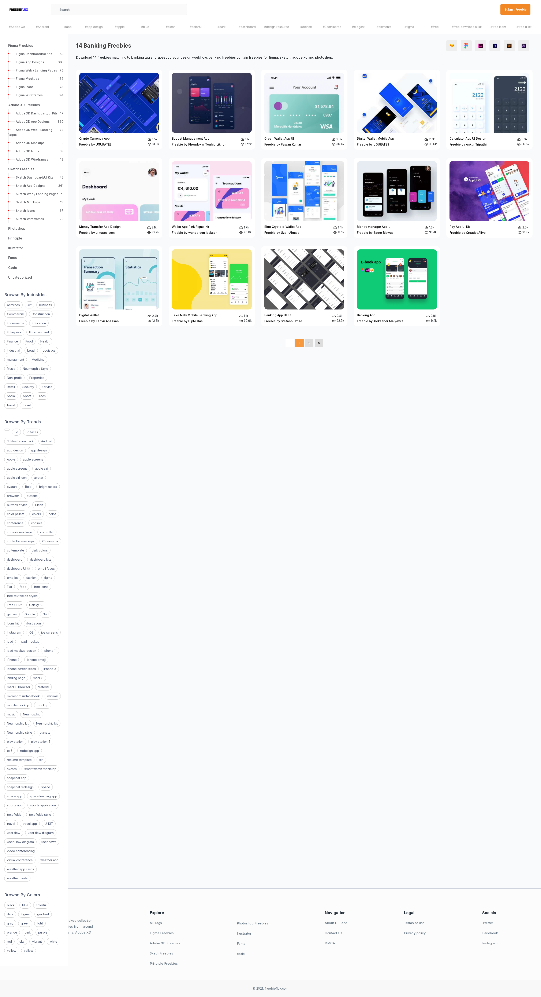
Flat (9, 587)
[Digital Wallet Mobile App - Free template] (397, 110)
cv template (15, 550)
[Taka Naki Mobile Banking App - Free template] (212, 286)
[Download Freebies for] (7, 430)
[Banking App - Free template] (397, 286)
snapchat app (16, 778)
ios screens (49, 632)
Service (47, 387)
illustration (33, 623)
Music (11, 368)
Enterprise (14, 332)
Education (39, 323)
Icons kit (13, 623)
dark (10, 914)
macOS (38, 678)
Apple (11, 459)
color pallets (16, 514)
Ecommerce (15, 323)
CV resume (50, 541)
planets (45, 732)
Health (44, 341)
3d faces (32, 432)
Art (29, 305)
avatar (38, 477)
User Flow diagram (20, 842)
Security (28, 387)
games (12, 614)
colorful (41, 905)
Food (29, 341)
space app (14, 796)
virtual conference (20, 860)
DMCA (330, 943)
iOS (31, 632)
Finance (12, 341)
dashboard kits (40, 559)
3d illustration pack (20, 441)
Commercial (15, 314)
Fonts (241, 944)
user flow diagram (41, 833)
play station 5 (40, 741)
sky (22, 941)
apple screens (33, 459)
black (11, 905)
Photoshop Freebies (252, 923)
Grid (46, 614)
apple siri (41, 468)
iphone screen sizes (21, 669)
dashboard (14, 559)
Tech (42, 396)
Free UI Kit (14, 605)
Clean (39, 505)
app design (15, 450)
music (11, 714)
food (23, 587)
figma (48, 577)
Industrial (13, 350)
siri (41, 760)
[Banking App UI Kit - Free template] (304, 286)
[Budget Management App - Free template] (212, 110)
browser (13, 496)
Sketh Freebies (161, 953)
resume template (19, 760)
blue (25, 905)
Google (30, 614)
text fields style (40, 814)
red (9, 941)
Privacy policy (415, 933)
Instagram (14, 632)
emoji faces (46, 568)
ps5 (9, 750)
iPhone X (50, 669)
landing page (16, 678)
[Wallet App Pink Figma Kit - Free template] (212, 198)
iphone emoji (36, 659)
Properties (36, 378)
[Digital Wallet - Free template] (119, 286)
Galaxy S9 (36, 605)
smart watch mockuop (40, 769)
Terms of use (414, 923)
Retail (11, 387)
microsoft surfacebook (23, 696)
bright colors (48, 486)
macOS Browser (18, 687)
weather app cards (20, 869)
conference (15, 523)
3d (16, 432)
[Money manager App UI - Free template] (397, 198)
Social (11, 396)
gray (10, 923)
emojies (13, 577)
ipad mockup (30, 641)
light (40, 923)
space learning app (43, 796)
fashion (31, 577)
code (241, 954)
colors (36, 514)
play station (15, 741)
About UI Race (336, 923)
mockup (42, 705)
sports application (43, 805)
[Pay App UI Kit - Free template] (489, 198)
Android (46, 441)
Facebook (490, 933)
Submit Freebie (515, 9)
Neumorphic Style (35, 368)
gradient (43, 914)
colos (52, 514)
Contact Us (333, 933)
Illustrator (244, 933)
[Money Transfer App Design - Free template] (119, 198)
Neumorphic (31, 714)
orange (12, 932)
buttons (32, 496)
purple (42, 932)
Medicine (38, 359)
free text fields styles (22, 596)
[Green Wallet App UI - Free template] (304, 110)
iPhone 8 (13, 659)
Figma (25, 914)
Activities (13, 305)
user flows (48, 842)
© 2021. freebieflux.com (270, 988)
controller (47, 532)
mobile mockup (18, 705)
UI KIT (49, 823)
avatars (12, 486)
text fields (14, 814)
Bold (28, 486)
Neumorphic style (19, 732)
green (25, 923)
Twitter (487, 923)
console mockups (20, 532)
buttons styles (17, 505)
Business (45, 305)
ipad (10, 641)
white (53, 941)
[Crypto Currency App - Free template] (119, 110)
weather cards (17, 878)
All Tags (156, 923)
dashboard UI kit (18, 568)
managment (15, 359)
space (45, 787)
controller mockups (21, 541)
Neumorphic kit (18, 723)
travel (11, 405)
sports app (15, 805)
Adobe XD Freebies (165, 943)
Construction (41, 314)
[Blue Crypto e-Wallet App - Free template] (304, 198)
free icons (41, 587)
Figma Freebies (162, 933)
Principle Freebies (164, 963)
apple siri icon (17, 477)
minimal (52, 696)
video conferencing (21, 851)
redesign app (29, 750)
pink (28, 932)
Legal (31, 350)
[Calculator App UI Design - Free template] (489, 110)
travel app (30, 823)
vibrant (37, 941)
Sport (27, 396)
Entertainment (39, 332)
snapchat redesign (20, 787)
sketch (12, 769)
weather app (49, 860)
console (36, 523)
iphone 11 (50, 650)
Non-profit (14, 378)
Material (43, 687)
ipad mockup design (21, 650)
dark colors (40, 550)
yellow (11, 950)
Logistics (49, 350)
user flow (13, 833)
